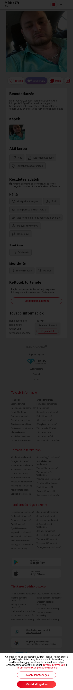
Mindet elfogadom (37, 684)
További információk (54, 665)
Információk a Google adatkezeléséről (37, 667)
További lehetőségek (36, 675)
